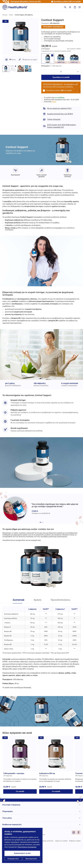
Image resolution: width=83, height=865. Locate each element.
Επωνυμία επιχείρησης (11, 820)
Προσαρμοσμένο (31, 859)
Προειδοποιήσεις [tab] (61, 612)
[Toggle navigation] (80, 7)
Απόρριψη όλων (13, 859)
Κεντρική (4, 15)
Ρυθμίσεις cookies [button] (74, 856)
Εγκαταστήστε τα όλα (22, 853)
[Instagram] (74, 848)
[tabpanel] (41, 660)
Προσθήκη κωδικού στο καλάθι (67, 2)
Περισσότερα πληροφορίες (14, 847)
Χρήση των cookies (60, 856)
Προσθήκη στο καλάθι (61, 80)
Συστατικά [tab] (17, 612)
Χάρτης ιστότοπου (46, 856)
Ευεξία (11, 15)
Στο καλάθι (20, 807)
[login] (70, 7)
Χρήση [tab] (37, 612)
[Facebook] (79, 848)
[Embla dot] (40, 530)
